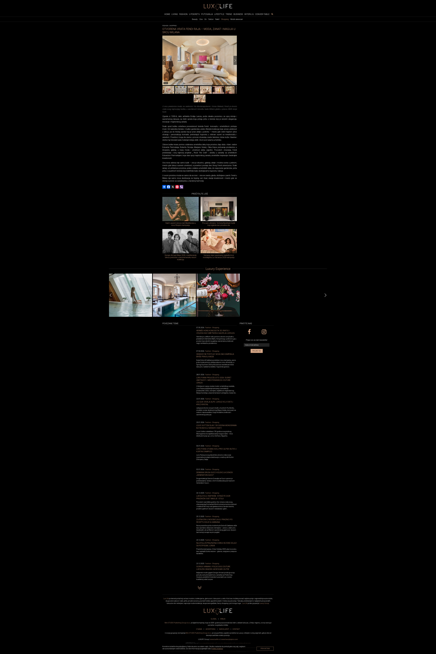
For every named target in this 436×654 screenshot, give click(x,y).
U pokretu (194, 14)
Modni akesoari (236, 19)
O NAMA (199, 629)
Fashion (183, 14)
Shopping (225, 19)
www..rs (215, 639)
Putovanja (207, 14)
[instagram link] (264, 332)
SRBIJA (222, 619)
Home (167, 14)
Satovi (210, 19)
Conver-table (262, 14)
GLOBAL (214, 619)
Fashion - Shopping (212, 327)
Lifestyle (219, 14)
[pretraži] (272, 14)
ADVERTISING (211, 629)
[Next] (235, 60)
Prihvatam (265, 648)
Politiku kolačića (217, 649)
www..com (229, 639)
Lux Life (166, 598)
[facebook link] (249, 332)
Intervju (249, 14)
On (205, 19)
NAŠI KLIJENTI (224, 629)
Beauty (195, 19)
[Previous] (164, 60)
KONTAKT (236, 629)
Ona (201, 19)
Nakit (217, 19)
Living (174, 14)
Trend (229, 14)
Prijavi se (256, 351)
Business (238, 14)
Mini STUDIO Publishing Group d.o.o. (178, 623)
